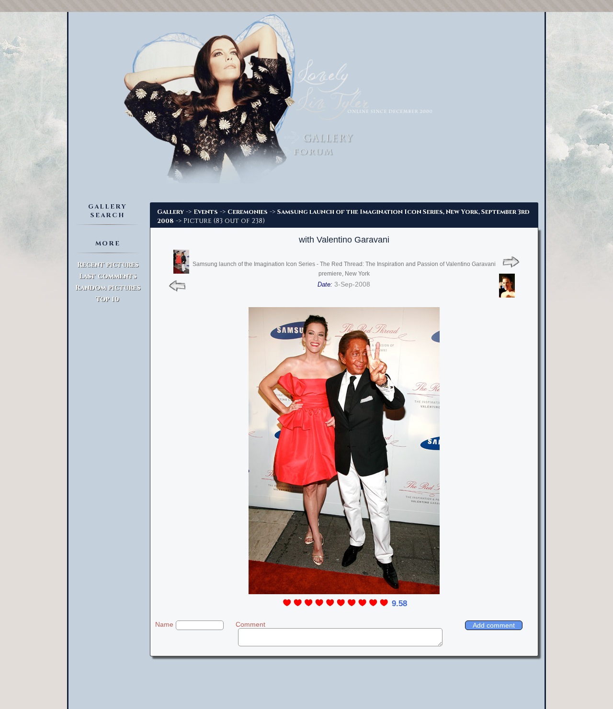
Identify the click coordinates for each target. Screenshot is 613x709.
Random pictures (107, 287)
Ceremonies (247, 212)
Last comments (107, 276)
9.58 (399, 603)
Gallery (170, 212)
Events (205, 212)
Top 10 (107, 299)
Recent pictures (107, 264)
